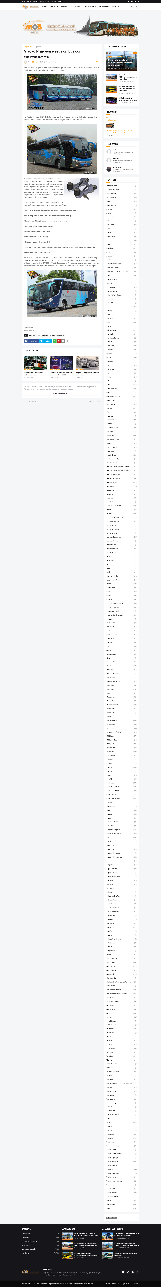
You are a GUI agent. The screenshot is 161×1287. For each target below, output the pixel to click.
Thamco (121, 1060)
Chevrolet (121, 361)
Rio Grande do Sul (121, 912)
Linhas (121, 666)
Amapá (121, 221)
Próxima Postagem (93, 401)
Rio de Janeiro (121, 904)
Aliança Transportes (121, 217)
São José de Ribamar (121, 990)
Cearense (121, 350)
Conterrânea (121, 400)
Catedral (121, 342)
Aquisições (121, 248)
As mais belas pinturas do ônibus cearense (33, 374)
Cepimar (121, 353)
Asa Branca (121, 260)
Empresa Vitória (121, 482)
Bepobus (121, 283)
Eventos (121, 513)
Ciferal (121, 373)
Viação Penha (121, 1177)
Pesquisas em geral (42, 335)
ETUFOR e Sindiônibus (121, 506)
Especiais (38, 47)
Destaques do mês (121, 439)
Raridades (121, 880)
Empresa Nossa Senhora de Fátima (121, 471)
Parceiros (54, 6)
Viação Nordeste (121, 1169)
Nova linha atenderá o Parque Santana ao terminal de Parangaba (86, 1234)
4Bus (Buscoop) (121, 186)
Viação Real (121, 1185)
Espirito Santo (121, 502)
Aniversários (121, 236)
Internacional (121, 623)
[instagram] (138, 1)
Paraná (121, 818)
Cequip (121, 357)
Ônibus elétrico (121, 794)
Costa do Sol (121, 404)
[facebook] (128, 1)
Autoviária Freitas (121, 268)
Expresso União (121, 552)
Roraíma (121, 935)
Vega (121, 1122)
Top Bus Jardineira (121, 1072)
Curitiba (121, 424)
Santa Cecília (121, 962)
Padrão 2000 (121, 806)
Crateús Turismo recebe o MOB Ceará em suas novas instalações (128, 77)
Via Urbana (121, 1142)
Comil (121, 385)
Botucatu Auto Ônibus (121, 295)
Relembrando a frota (121, 896)
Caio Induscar (121, 330)
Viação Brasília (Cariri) (121, 1154)
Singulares (121, 1033)
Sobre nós (115, 1284)
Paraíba (121, 814)
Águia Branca (121, 205)
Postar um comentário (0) (62, 394)
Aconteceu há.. (121, 197)
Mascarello (121, 701)
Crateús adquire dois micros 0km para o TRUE (125, 1254)
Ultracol (121, 1107)
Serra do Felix (121, 1025)
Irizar (121, 630)
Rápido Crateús (121, 869)
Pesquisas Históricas (121, 833)
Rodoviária (121, 923)
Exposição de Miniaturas (121, 517)
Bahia (121, 275)
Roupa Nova (121, 951)
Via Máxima (121, 1134)
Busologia (121, 318)
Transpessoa (121, 1099)
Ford (121, 572)
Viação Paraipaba (121, 1173)
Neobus (121, 767)
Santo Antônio (121, 970)
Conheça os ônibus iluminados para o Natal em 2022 (61, 374)
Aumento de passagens (121, 264)
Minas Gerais (121, 724)
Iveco (121, 646)
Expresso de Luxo (121, 533)
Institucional (90, 6)
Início (44, 6)
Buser (121, 314)
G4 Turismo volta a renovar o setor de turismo (128, 99)
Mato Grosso (121, 709)
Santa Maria (121, 966)
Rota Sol (121, 947)
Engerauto (121, 486)
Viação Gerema (121, 1165)
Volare (121, 1200)
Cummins (121, 416)
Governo (121, 599)
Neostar (121, 771)
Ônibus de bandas (121, 791)
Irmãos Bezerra (121, 634)
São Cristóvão (121, 978)
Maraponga (121, 689)
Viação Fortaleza (121, 1161)
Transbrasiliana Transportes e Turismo (121, 1083)
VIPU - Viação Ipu (121, 1196)
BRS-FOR (121, 303)
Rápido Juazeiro (121, 872)
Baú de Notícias (121, 279)
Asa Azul (121, 256)
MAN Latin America (121, 681)
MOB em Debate (121, 740)
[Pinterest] (59, 341)
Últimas (64, 6)
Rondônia (121, 931)
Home (23, 1)
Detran (121, 443)
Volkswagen (121, 1204)
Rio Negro (121, 919)
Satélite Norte (121, 1009)
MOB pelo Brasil (121, 744)
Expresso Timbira (121, 549)
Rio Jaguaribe (121, 915)
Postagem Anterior (29, 401)
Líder (121, 658)
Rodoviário (121, 927)
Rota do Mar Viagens (121, 939)
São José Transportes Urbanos (121, 994)
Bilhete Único (121, 287)
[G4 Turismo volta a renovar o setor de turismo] (111, 100)
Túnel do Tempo (121, 1103)
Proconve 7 (121, 861)
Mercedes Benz (121, 720)
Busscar (121, 322)
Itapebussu (121, 638)
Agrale (121, 201)
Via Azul (121, 1126)
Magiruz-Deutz (121, 677)
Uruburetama (121, 1111)
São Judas (121, 997)
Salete (121, 955)
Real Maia (121, 884)
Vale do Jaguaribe (121, 1115)
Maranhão (121, 685)
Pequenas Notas (121, 822)
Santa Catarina (121, 958)
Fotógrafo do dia (121, 576)
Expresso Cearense (121, 529)
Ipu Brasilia (121, 627)
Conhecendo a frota (121, 396)
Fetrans (121, 556)
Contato (115, 6)
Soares (121, 1036)
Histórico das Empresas (121, 615)
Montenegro (121, 748)
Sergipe (121, 1017)
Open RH (121, 802)
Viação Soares (121, 1189)
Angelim (121, 232)
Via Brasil (121, 1130)
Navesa (121, 763)
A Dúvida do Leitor (121, 189)
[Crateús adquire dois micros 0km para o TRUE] (107, 1255)
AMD (121, 229)
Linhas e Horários (32, 1)
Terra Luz (121, 1056)
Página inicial (28, 47)
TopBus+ (121, 1075)
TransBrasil (121, 1079)
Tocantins (121, 1068)
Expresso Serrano (121, 545)
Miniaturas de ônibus (121, 732)
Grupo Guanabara (121, 607)
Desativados (121, 435)
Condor (121, 392)
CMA (121, 381)
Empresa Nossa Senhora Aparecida (121, 467)
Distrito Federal (121, 447)
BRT (121, 307)
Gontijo (121, 595)
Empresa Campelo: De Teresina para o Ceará (87, 374)
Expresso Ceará (121, 525)
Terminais (121, 1052)
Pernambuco (121, 826)
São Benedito (121, 974)
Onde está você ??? (121, 787)
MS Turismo (121, 752)
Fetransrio (121, 560)
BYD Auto (121, 326)
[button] (132, 7)
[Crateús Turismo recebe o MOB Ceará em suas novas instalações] (111, 77)
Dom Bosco (121, 451)
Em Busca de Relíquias (121, 459)
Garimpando (121, 588)
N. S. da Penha (121, 755)
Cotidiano (121, 408)
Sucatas (121, 1040)
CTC (121, 412)
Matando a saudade (121, 705)
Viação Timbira (121, 1193)
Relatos (121, 892)
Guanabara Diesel (121, 611)
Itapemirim (121, 642)
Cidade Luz (121, 369)
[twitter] (132, 1)
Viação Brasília (121, 1150)
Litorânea (121, 670)
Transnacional (121, 1091)
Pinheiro (121, 841)
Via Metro (121, 1138)
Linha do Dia (121, 662)
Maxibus (121, 716)
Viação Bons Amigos (121, 1146)
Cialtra (121, 365)
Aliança (121, 213)
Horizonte (121, 619)
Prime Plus (121, 849)
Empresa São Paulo (121, 478)
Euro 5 (121, 510)
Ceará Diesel (121, 346)
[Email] (63, 341)
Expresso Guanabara (121, 537)
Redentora (121, 888)
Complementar (121, 389)
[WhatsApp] (55, 341)
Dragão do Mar (121, 455)
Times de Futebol (121, 1064)
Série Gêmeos (121, 1021)
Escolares (121, 494)
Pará (121, 810)
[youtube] (135, 1)
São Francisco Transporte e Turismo (121, 982)
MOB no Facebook (57, 1)
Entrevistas (121, 490)
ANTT (121, 240)
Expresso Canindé (121, 521)
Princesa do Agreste (121, 853)
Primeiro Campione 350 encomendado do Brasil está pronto (127, 89)
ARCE (121, 252)
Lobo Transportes (121, 673)
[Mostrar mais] (67, 341)
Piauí (121, 837)
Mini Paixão (121, 728)
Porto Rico (121, 845)
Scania (121, 1013)
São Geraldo (121, 986)
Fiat (121, 564)
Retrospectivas (121, 900)
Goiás (121, 591)
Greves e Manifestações (121, 603)
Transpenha (121, 1095)
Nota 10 (121, 779)
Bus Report (121, 311)
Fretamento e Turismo (121, 580)
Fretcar (121, 584)
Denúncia (121, 431)
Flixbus (121, 568)
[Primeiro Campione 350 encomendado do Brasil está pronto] (111, 89)
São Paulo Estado (121, 1001)
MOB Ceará (121, 736)
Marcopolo (121, 697)
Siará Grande (121, 1029)
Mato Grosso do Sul (121, 713)
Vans (121, 1118)
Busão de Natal (111, 120)
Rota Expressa (121, 943)
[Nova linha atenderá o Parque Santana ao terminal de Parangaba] (67, 1236)
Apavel (121, 244)
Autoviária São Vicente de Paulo (121, 271)
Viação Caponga (121, 1157)
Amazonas (121, 225)
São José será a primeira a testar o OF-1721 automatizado (126, 1234)
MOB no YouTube (45, 1)
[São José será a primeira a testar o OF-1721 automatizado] (107, 1236)
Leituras (76, 6)
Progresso (121, 865)
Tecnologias (121, 1048)
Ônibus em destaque (121, 798)
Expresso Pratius (121, 541)
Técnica (121, 1044)
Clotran (121, 377)
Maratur (121, 693)
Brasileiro (121, 299)
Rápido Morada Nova (121, 876)
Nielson (121, 775)
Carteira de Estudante (121, 338)
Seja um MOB (104, 6)
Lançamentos (121, 654)
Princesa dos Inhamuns (57, 335)
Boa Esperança (121, 291)
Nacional (121, 759)
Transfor (121, 1087)
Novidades (121, 783)
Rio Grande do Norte (121, 908)
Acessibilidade (121, 193)
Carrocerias (121, 334)
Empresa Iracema (121, 463)
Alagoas (121, 209)
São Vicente (121, 1005)
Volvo (121, 1208)
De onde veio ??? (121, 428)
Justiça (121, 650)
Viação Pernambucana (121, 1181)
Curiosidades (121, 420)
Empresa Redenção (121, 474)
